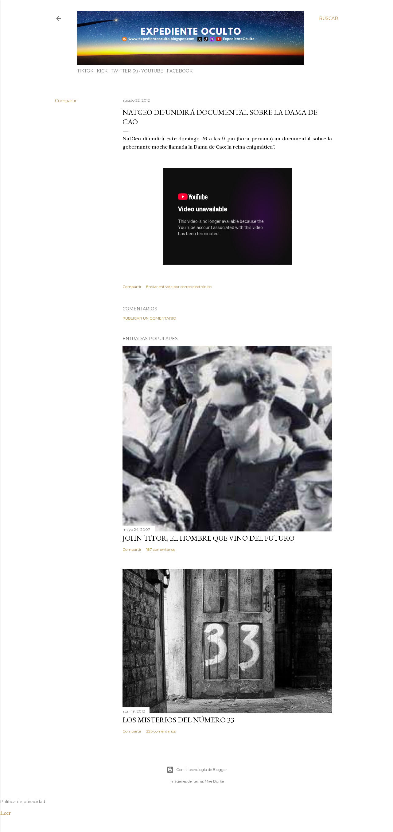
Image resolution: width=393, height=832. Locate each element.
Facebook (180, 71)
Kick (102, 71)
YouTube (152, 71)
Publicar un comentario (149, 318)
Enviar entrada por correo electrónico (179, 286)
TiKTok (85, 71)
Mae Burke (214, 781)
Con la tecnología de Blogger (201, 769)
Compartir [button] (65, 100)
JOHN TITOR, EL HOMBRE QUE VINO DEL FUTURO (208, 538)
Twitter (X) (124, 71)
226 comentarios (161, 731)
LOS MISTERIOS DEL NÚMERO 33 (179, 720)
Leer (5, 813)
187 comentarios (160, 549)
